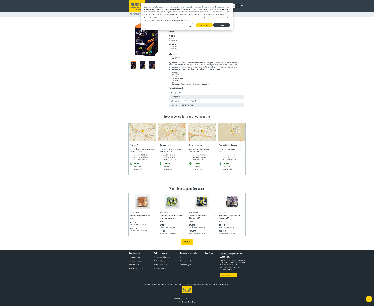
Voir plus (187, 242)
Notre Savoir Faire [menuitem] (160, 265)
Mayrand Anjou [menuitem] (134, 257)
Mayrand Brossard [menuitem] (135, 261)
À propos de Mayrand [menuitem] (162, 257)
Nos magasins (134, 253)
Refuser (221, 25)
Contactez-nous (227, 275)
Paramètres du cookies (188, 25)
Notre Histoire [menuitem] (159, 261)
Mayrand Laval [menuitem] (134, 265)
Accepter (204, 25)
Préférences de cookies (187, 302)
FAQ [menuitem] (181, 257)
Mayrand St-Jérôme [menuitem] (136, 268)
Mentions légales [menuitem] (186, 265)
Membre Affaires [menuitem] (160, 268)
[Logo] (187, 289)
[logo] (137, 6)
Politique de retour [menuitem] (186, 261)
